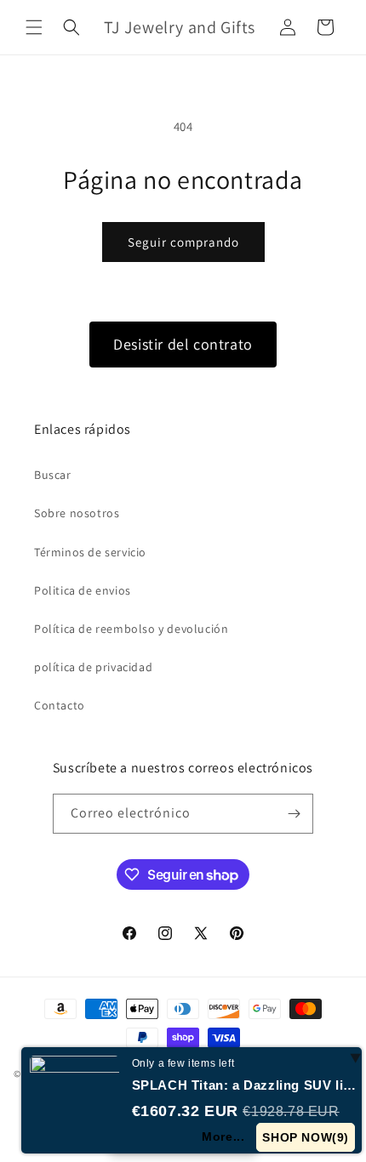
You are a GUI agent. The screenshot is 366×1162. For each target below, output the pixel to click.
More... (223, 1136)
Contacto (59, 705)
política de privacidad (93, 667)
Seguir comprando (183, 242)
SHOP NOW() (305, 1137)
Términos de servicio (90, 552)
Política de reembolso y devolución (131, 628)
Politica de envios (82, 590)
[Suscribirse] (293, 814)
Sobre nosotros (76, 513)
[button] (34, 27)
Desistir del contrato (183, 344)
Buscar (52, 474)
